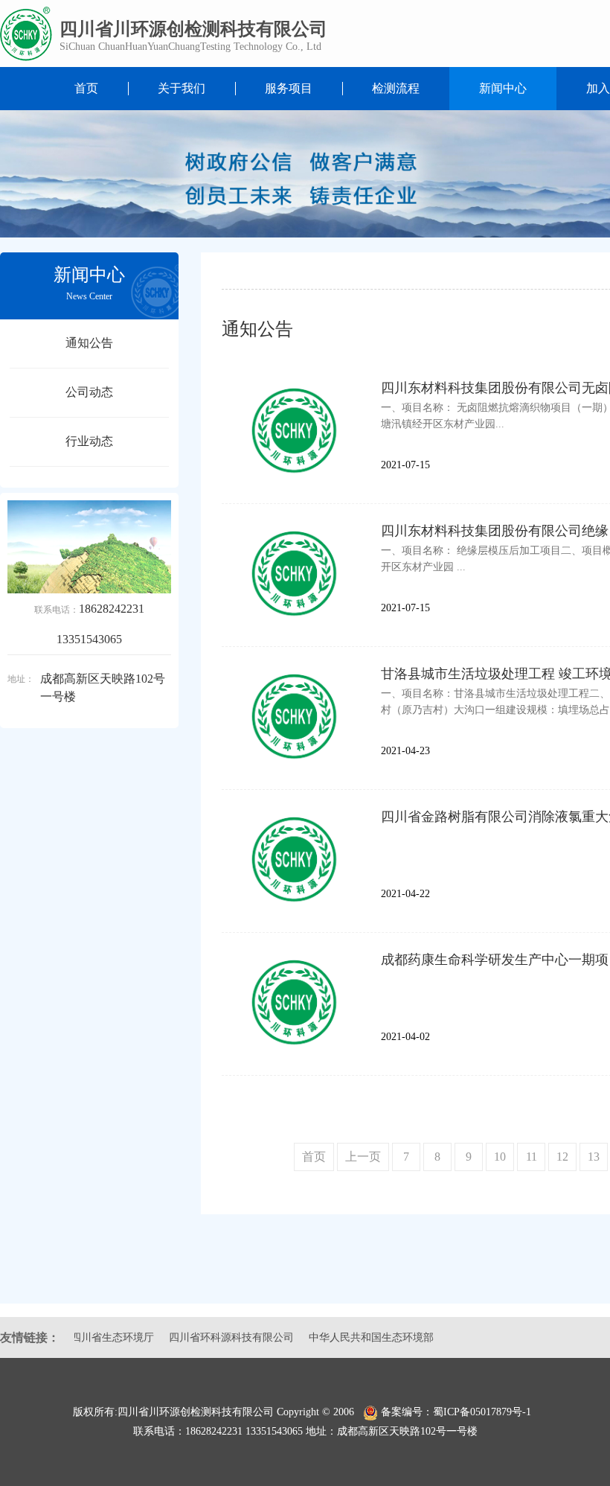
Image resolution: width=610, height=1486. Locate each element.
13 (594, 1156)
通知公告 (89, 343)
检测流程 (396, 88)
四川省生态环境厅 (85, 1337)
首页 (86, 88)
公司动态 (89, 392)
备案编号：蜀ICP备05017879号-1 (459, 1412)
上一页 (363, 1156)
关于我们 (181, 88)
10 (500, 1156)
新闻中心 (503, 88)
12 (562, 1156)
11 (531, 1156)
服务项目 (288, 88)
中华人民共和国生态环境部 (344, 1337)
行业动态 (89, 441)
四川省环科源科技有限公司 (204, 1337)
